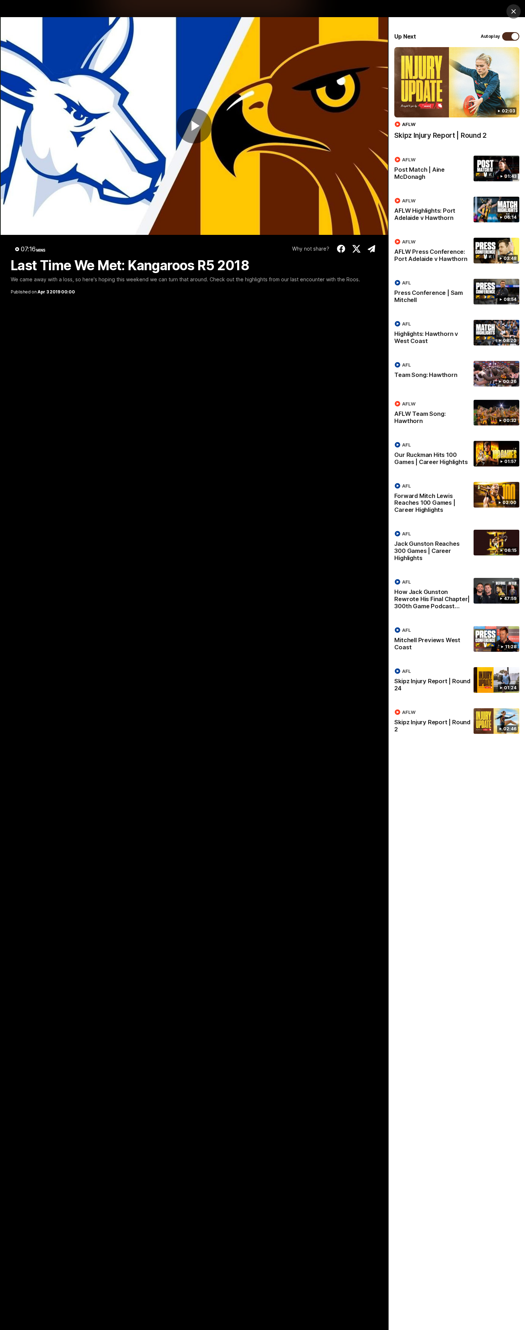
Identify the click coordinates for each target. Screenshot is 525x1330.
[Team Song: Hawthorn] (456, 374)
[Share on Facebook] (341, 249)
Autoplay (490, 36)
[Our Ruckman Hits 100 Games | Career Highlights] (456, 455)
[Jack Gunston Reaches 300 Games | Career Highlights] (456, 547)
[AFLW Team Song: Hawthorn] (456, 414)
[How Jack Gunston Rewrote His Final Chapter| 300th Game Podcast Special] (456, 595)
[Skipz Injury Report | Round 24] (456, 681)
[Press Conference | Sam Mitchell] (456, 292)
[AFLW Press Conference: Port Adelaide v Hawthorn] (456, 251)
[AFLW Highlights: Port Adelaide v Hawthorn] (456, 210)
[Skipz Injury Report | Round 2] (456, 97)
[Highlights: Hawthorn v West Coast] (456, 334)
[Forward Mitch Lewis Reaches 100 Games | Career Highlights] (456, 499)
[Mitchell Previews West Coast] (456, 640)
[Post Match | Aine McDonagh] (456, 169)
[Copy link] (371, 249)
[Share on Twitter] (356, 249)
